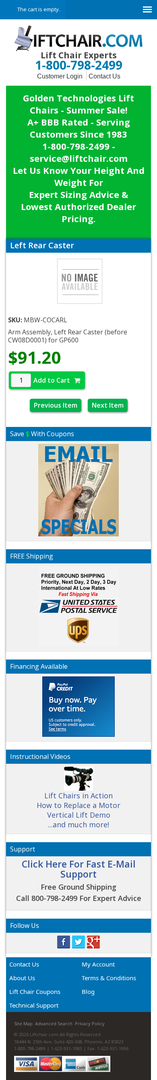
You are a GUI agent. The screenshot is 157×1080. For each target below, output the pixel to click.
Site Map (23, 1023)
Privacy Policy (90, 1023)
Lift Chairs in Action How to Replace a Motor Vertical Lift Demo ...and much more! (78, 810)
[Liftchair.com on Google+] (93, 941)
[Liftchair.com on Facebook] (63, 941)
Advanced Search (53, 1023)
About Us (22, 978)
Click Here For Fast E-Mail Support (79, 868)
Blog (88, 991)
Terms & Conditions (109, 978)
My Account (98, 964)
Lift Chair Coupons (34, 991)
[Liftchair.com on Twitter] (78, 941)
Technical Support (33, 1005)
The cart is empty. (38, 9)
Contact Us (104, 76)
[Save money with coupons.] (78, 488)
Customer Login (60, 76)
